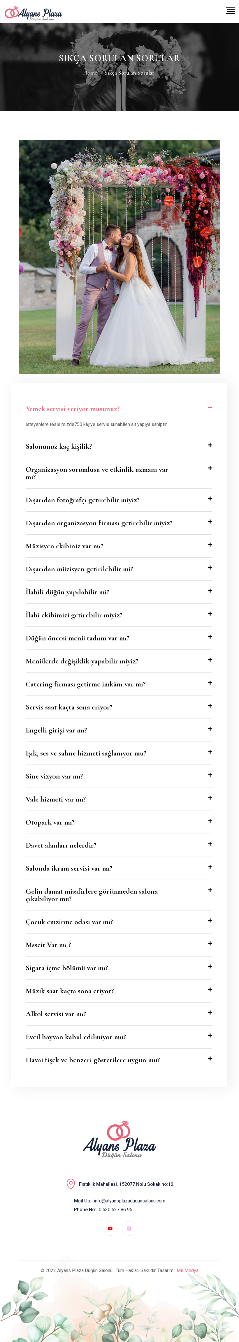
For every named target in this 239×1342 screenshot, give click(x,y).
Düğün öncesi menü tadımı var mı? (77, 637)
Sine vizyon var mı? (54, 776)
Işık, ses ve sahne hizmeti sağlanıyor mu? (86, 753)
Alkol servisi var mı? (56, 1013)
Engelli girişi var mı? (56, 730)
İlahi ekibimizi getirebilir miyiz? (74, 614)
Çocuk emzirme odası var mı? (69, 921)
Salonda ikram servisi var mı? (69, 868)
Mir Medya (187, 1270)
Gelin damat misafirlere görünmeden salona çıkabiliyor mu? (92, 895)
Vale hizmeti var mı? (56, 799)
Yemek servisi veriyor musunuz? (72, 408)
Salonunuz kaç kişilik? (59, 446)
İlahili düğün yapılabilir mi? (67, 591)
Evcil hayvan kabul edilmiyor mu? (76, 1036)
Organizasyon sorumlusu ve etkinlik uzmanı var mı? (97, 473)
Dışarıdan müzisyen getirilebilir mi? (79, 568)
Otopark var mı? (50, 822)
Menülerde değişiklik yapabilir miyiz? (82, 660)
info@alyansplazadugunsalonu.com (129, 1201)
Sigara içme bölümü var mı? (67, 967)
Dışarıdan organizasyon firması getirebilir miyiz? (99, 522)
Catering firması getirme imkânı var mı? (85, 683)
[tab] (119, 408)
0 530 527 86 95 (115, 1209)
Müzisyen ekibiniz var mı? (64, 545)
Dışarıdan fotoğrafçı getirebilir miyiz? (82, 499)
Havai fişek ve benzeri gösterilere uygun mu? (93, 1059)
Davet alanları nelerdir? (61, 845)
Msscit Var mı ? (48, 944)
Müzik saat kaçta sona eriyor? (70, 990)
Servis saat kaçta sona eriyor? (69, 706)
